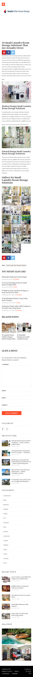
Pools (15, 287)
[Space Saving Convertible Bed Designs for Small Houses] (6, 579)
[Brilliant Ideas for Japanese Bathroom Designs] (6, 588)
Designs (5, 509)
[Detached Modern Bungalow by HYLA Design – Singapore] (6, 453)
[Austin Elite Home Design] (16, 11)
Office (5, 554)
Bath (4, 500)
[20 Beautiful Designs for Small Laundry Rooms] (24, 328)
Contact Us (6, 669)
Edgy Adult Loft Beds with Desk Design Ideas (19, 614)
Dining (5, 513)
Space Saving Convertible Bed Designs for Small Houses (21, 578)
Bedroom (6, 504)
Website (5, 405)
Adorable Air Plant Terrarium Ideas (20, 596)
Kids (4, 527)
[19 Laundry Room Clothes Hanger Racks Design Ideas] (9, 328)
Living (18, 302)
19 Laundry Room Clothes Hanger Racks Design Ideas (8, 337)
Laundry (5, 540)
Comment (5, 364)
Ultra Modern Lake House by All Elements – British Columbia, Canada (20, 471)
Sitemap (15, 673)
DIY (4, 518)
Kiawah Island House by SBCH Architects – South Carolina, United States (21, 442)
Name (4, 390)
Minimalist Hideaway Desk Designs (14, 277)
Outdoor (6, 558)
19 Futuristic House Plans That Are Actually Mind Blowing (21, 480)
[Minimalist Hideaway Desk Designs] (6, 607)
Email (4, 398)
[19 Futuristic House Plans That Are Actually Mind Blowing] (6, 482)
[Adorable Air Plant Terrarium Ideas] (6, 597)
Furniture (16, 279)
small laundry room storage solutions (16, 265)
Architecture (9, 436)
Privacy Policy (7, 671)
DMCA (17, 671)
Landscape (6, 536)
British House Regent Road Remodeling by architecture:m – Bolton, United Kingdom (21, 461)
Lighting (5, 545)
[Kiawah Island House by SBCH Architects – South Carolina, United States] (6, 443)
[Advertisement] (16, 28)
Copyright (6, 673)
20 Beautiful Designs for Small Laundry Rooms (23, 337)
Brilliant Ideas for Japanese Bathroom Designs (20, 587)
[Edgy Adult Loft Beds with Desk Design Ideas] (6, 616)
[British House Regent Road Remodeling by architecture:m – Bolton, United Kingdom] (6, 462)
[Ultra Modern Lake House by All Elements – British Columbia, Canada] (6, 472)
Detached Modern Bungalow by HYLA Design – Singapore (20, 451)
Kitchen (5, 531)
